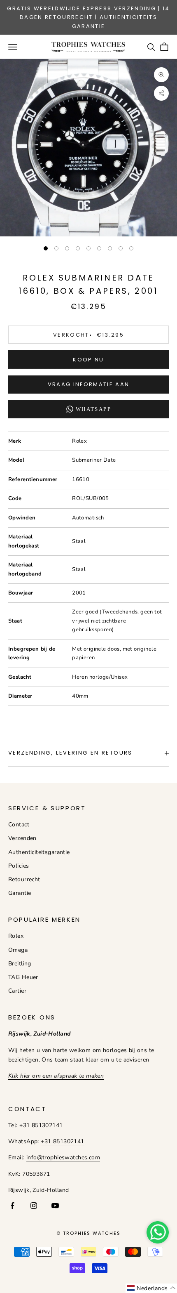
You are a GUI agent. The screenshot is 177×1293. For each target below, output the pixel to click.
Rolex (15, 936)
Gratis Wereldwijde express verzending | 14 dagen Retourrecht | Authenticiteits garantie (88, 17)
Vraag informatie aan (89, 384)
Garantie (19, 893)
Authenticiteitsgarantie (39, 852)
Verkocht (88, 335)
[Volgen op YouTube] (55, 1205)
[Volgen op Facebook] (12, 1205)
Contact (18, 824)
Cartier (17, 991)
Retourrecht (24, 879)
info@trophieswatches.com (63, 1157)
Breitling (19, 963)
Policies (18, 866)
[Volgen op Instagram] (34, 1205)
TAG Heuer (23, 977)
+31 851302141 (41, 1125)
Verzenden (22, 838)
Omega (18, 950)
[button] (151, 1288)
